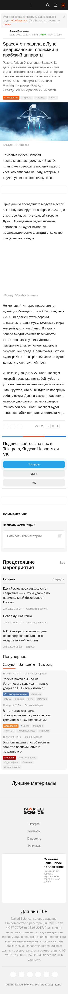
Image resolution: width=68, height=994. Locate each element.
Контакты (34, 831)
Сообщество (11, 97)
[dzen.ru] (38, 974)
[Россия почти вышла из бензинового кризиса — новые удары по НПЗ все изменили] (59, 683)
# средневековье (26, 730)
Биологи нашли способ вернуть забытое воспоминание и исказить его (26, 747)
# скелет (8, 730)
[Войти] (63, 5)
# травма (44, 730)
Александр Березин (36, 608)
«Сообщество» (19, 20)
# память (27, 762)
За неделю (27, 664)
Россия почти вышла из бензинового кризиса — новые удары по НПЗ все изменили (25, 683)
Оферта (34, 824)
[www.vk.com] (21, 974)
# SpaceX (27, 97)
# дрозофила (11, 762)
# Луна (52, 97)
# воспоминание (27, 757)
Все (62, 562)
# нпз (30, 699)
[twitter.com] (13, 974)
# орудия (38, 726)
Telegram (34, 464)
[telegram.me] (46, 974)
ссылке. (7, 24)
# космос (40, 97)
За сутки (9, 664)
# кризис (19, 699)
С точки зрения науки (15, 694)
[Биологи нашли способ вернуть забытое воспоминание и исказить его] (59, 747)
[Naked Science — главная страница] (19, 5)
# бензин (36, 694)
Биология (9, 757)
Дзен (34, 473)
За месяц (46, 664)
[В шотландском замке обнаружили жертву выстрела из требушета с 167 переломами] (59, 715)
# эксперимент (12, 767)
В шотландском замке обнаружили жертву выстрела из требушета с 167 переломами (27, 715)
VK (34, 482)
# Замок (25, 726)
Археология (10, 726)
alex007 (30, 647)
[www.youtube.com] (30, 974)
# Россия (42, 699)
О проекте (34, 838)
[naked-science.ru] (55, 974)
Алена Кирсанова (19, 31)
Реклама (34, 845)
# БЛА (7, 699)
